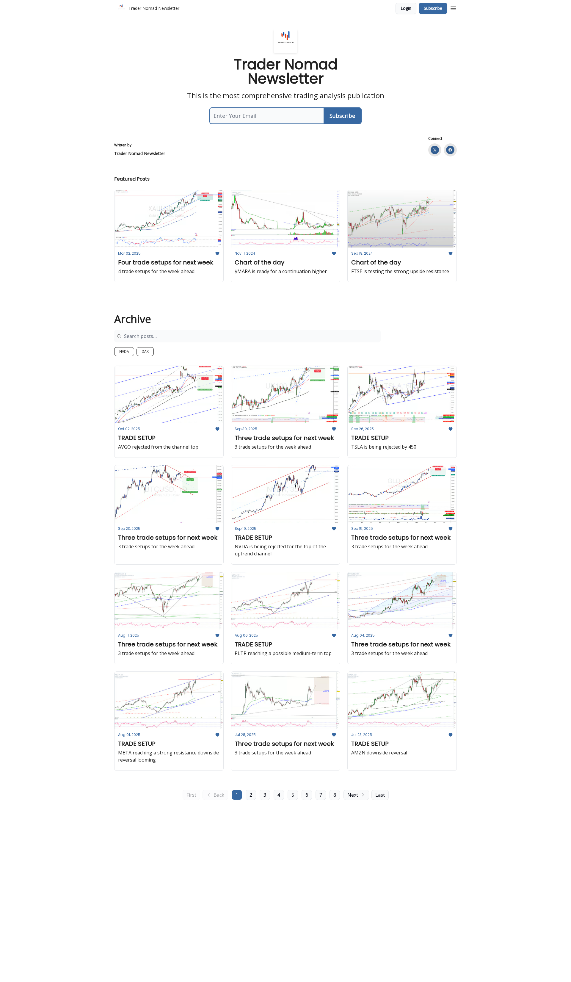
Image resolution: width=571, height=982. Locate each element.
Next (352, 795)
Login (406, 8)
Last (380, 795)
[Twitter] (434, 149)
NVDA (124, 351)
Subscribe (433, 8)
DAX (145, 351)
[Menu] (453, 7)
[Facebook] (450, 149)
